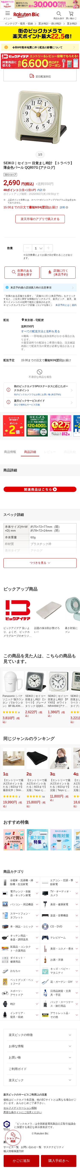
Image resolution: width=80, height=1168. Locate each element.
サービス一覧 (11, 1147)
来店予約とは (62, 305)
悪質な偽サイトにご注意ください (22, 1112)
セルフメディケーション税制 (20, 1108)
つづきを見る (38, 562)
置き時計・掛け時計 (49, 23)
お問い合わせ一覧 (31, 1147)
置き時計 (72, 23)
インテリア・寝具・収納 (19, 23)
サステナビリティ (54, 1147)
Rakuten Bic (26, 15)
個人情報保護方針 (13, 1151)
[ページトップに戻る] (73, 1154)
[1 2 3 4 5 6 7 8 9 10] (38, 248)
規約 (74, 305)
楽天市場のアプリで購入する (40, 219)
